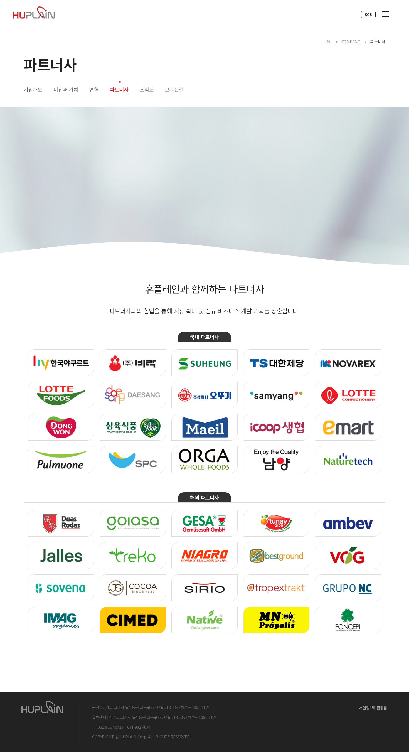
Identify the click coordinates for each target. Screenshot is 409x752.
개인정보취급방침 (373, 708)
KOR (368, 14)
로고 (33, 12)
